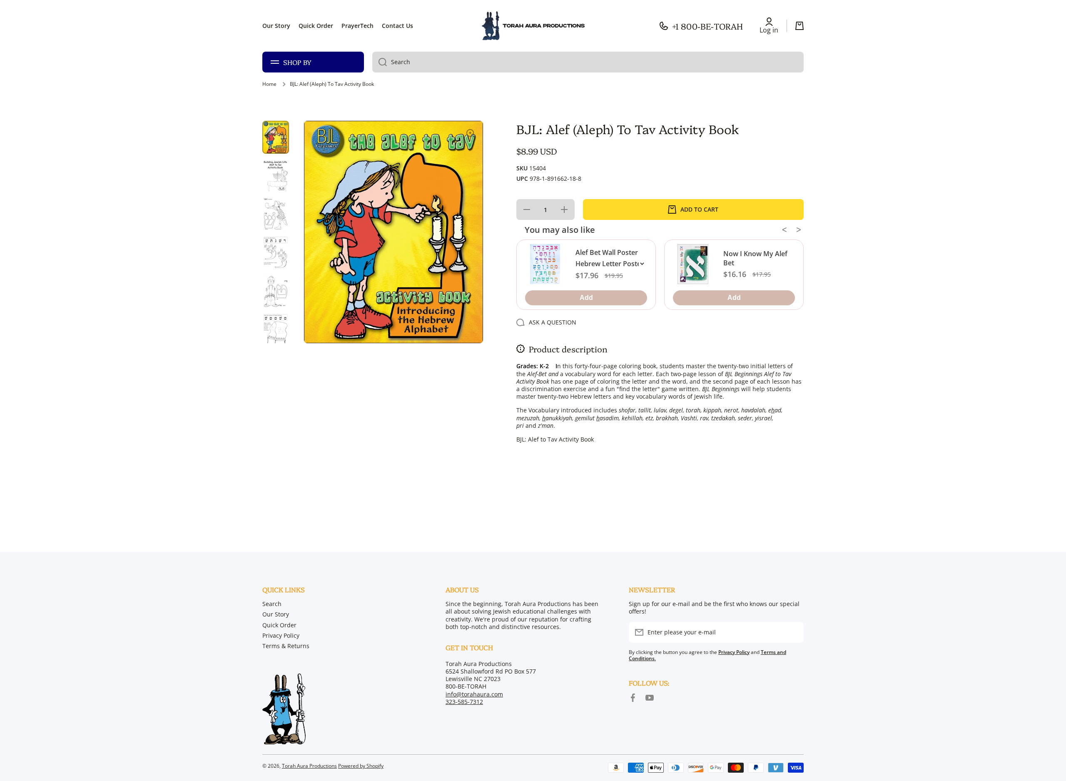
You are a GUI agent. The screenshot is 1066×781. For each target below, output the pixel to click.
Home (269, 84)
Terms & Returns (285, 646)
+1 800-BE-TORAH (707, 25)
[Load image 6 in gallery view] (275, 330)
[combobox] (588, 62)
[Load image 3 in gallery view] (275, 214)
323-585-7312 (464, 702)
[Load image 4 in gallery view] (275, 252)
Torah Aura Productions (309, 765)
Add (586, 297)
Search (271, 604)
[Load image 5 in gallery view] (275, 291)
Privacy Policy (280, 635)
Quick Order (279, 625)
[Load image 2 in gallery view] (275, 175)
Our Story (275, 614)
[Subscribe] (793, 632)
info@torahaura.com (474, 694)
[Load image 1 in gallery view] (275, 137)
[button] (799, 26)
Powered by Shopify (361, 765)
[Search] (379, 62)
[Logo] (533, 25)
